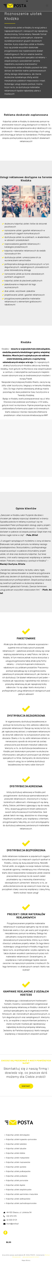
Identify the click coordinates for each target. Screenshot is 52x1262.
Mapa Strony (26, 1260)
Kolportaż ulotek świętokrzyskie (18, 1190)
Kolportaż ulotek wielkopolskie (18, 1199)
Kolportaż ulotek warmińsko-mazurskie (22, 1194)
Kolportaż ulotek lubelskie (16, 1144)
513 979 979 (12, 1216)
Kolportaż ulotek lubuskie (16, 1149)
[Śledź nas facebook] (5, 1233)
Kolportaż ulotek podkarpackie (18, 1171)
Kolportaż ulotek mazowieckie (18, 1162)
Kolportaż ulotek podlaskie (16, 1176)
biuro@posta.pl (13, 1224)
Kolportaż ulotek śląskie (15, 1185)
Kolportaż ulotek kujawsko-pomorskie (21, 1139)
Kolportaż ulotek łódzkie (15, 1153)
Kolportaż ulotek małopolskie (17, 1158)
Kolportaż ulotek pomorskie (17, 1180)
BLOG (8, 1242)
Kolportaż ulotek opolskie (16, 1167)
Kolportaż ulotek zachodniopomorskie (21, 1203)
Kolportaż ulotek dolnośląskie (18, 1135)
